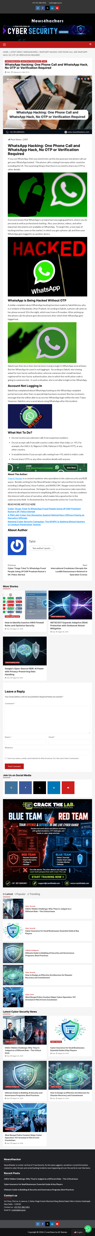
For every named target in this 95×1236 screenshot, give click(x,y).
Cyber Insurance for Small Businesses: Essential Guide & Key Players (33, 1184)
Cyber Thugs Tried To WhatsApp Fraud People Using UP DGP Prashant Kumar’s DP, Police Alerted (27, 570)
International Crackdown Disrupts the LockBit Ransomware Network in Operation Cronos (69, 570)
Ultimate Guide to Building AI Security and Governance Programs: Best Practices (39, 1190)
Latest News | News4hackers (31, 61)
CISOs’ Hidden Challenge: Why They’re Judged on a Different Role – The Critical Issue (23, 1050)
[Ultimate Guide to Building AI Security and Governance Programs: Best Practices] (13, 953)
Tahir (8, 72)
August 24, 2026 (17, 629)
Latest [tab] (9, 894)
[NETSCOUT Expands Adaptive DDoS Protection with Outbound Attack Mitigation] (70, 605)
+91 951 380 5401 (39, 3)
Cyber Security (30, 906)
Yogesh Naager (15, 478)
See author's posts (41, 548)
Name (8, 737)
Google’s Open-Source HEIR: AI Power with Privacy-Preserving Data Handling (24, 671)
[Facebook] (42, 8)
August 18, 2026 (63, 632)
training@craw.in (55, 3)
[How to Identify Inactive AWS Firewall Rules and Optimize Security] (25, 605)
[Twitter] (47, 8)
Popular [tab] (21, 894)
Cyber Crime (29, 994)
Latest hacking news (12, 61)
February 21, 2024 (19, 72)
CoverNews (50, 1232)
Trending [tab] (34, 894)
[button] (5, 44)
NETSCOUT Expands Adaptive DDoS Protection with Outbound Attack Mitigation (69, 625)
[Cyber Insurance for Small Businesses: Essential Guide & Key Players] (13, 930)
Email (52, 737)
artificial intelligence (32, 950)
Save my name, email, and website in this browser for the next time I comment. (43, 758)
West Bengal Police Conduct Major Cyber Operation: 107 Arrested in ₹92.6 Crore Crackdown (23, 1137)
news (44, 61)
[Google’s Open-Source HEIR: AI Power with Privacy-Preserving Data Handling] (25, 651)
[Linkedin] (52, 8)
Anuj (8, 629)
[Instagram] (38, 8)
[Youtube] (57, 8)
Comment (10, 703)
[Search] (90, 44)
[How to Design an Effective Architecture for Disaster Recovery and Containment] (13, 975)
